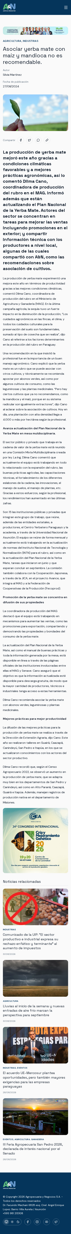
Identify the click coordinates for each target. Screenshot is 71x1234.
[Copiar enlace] (47, 140)
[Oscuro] (18, 1221)
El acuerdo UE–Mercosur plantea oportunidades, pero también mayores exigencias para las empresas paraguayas (34, 1079)
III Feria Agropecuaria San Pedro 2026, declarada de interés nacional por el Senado (33, 1149)
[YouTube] (46, 1222)
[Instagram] (37, 1222)
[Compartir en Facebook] (20, 140)
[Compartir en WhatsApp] (38, 140)
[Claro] (12, 1221)
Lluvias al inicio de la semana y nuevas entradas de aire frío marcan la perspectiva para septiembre (33, 1010)
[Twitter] (56, 1222)
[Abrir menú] (66, 7)
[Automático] (6, 1221)
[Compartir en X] (29, 140)
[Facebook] (27, 1222)
